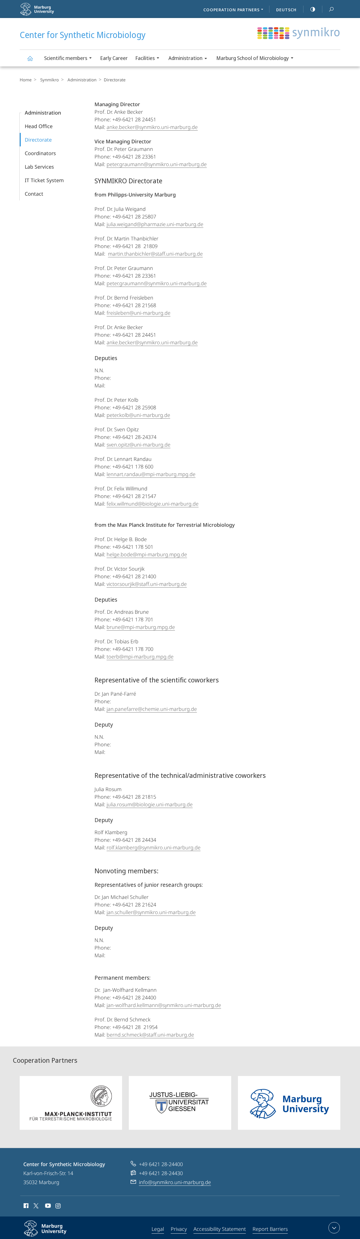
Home (26, 79)
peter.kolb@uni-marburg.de (138, 415)
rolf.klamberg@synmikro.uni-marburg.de (154, 847)
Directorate (38, 139)
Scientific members (65, 58)
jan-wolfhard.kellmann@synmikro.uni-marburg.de (164, 1005)
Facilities (145, 58)
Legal (158, 1228)
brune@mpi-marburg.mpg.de (141, 627)
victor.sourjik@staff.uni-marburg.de (147, 584)
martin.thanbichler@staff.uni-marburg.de (155, 253)
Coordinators (40, 153)
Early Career (114, 58)
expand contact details (334, 1227)
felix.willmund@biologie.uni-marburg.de (153, 503)
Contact (34, 193)
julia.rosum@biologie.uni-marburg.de (150, 804)
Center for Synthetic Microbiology (30, 58)
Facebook (25, 1206)
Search (331, 9)
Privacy (179, 1228)
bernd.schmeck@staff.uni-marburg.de (150, 1034)
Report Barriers (270, 1228)
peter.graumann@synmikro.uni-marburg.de (157, 164)
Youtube (47, 1206)
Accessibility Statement (220, 1228)
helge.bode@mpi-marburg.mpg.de (147, 554)
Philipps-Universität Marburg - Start (54, 13)
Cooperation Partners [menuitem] (231, 9)
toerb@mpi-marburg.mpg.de (140, 656)
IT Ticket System (44, 180)
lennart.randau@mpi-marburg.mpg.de (151, 474)
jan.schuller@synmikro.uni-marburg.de (151, 912)
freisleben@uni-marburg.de (138, 312)
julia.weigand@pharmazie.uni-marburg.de (155, 224)
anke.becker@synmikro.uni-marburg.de (152, 127)
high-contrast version (312, 9)
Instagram (58, 1206)
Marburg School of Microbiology (252, 58)
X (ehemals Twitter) (36, 1205)
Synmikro (49, 79)
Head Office (39, 126)
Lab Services (39, 166)
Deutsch (286, 9)
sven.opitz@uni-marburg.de (138, 444)
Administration (185, 58)
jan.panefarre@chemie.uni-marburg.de (152, 709)
